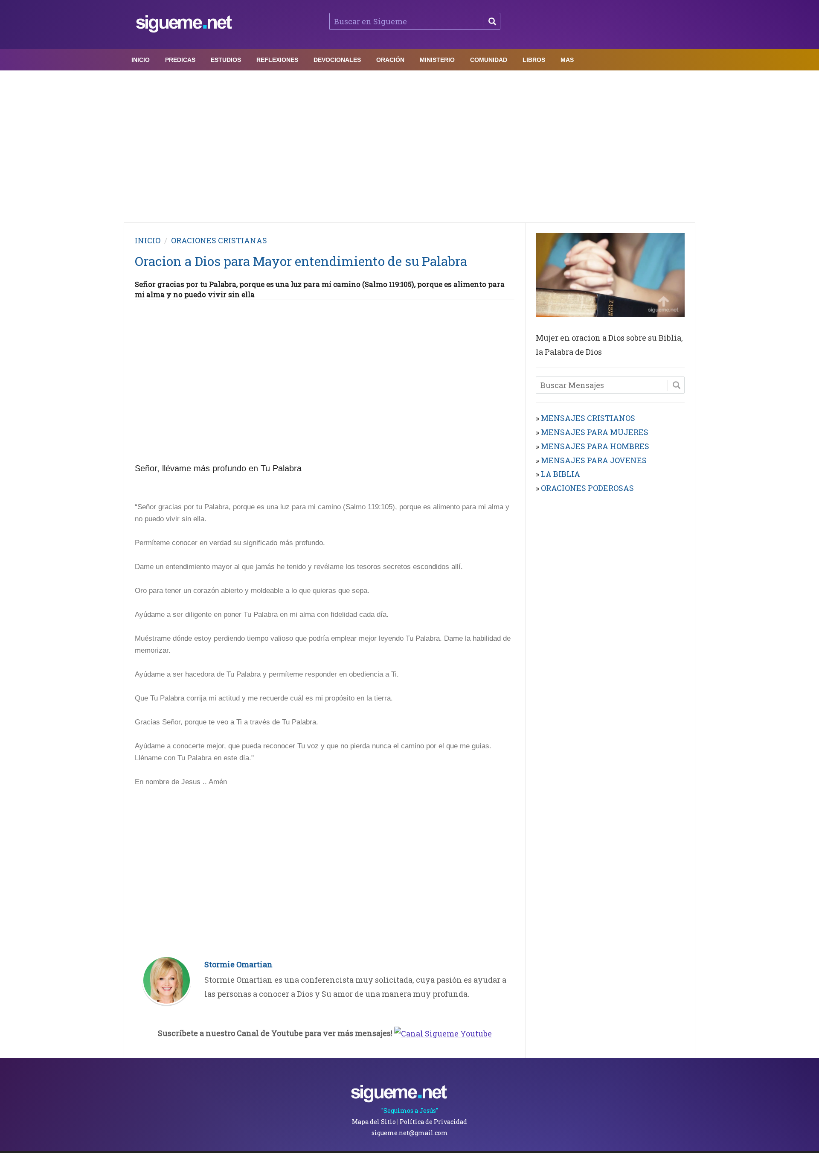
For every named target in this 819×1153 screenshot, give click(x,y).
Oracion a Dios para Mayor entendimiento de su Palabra (301, 261)
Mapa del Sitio (374, 1122)
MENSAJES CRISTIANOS (588, 418)
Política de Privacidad (433, 1122)
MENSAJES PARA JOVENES (594, 460)
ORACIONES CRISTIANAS (219, 240)
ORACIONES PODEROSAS (587, 488)
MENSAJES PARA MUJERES (594, 432)
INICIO (147, 240)
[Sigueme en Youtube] (443, 1033)
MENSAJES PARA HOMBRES (595, 446)
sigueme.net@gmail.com (410, 1133)
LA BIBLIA (560, 474)
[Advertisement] (409, 144)
